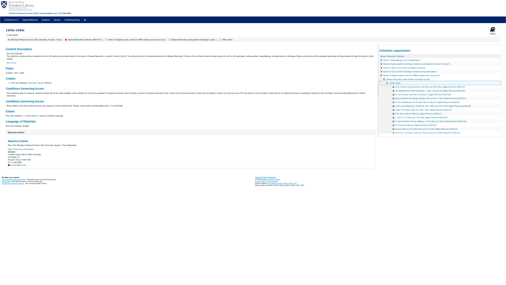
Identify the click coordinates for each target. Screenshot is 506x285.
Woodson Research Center (21, 13)
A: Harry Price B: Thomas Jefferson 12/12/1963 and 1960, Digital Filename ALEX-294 (430, 121)
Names (57, 19)
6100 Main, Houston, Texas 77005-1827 (282, 183)
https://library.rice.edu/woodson (21, 149)
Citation (493, 33)
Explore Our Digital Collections (13, 183)
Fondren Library (260, 181)
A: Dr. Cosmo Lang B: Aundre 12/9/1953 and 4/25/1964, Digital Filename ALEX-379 (430, 87)
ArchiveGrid (6, 181)
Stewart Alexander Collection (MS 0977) (84, 39)
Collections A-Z (11, 19)
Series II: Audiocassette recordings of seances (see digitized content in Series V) (416, 64)
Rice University (272, 181)
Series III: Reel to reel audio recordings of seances (404, 67)
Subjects (46, 19)
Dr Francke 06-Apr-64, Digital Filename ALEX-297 (416, 125)
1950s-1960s (395, 83)
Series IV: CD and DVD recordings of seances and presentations (410, 71)
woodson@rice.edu (18, 165)
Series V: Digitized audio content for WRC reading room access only (136, 39)
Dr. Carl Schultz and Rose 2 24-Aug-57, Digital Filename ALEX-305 (423, 94)
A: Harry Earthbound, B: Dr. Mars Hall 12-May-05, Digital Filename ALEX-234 (427, 102)
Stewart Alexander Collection (392, 56)
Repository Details (16, 132)
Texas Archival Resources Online (14, 179)
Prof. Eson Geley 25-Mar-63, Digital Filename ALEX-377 (418, 113)
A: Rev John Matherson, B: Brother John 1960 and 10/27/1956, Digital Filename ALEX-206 (433, 106)
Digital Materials (30, 19)
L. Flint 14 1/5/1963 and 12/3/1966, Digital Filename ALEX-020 (421, 117)
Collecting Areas (72, 19)
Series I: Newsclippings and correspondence (401, 60)
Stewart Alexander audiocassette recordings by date (193, 39)
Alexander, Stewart (36, 83)
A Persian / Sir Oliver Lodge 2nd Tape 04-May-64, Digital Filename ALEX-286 (427, 132)
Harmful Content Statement (265, 177)
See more (10, 62)
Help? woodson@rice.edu (45, 13)
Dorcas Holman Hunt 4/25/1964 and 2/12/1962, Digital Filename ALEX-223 (426, 129)
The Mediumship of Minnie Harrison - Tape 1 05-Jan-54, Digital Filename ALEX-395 (430, 90)
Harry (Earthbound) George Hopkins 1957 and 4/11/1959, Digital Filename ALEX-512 (430, 98)
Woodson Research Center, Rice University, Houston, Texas (36, 39)
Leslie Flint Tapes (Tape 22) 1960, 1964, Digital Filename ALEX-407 (423, 109)
